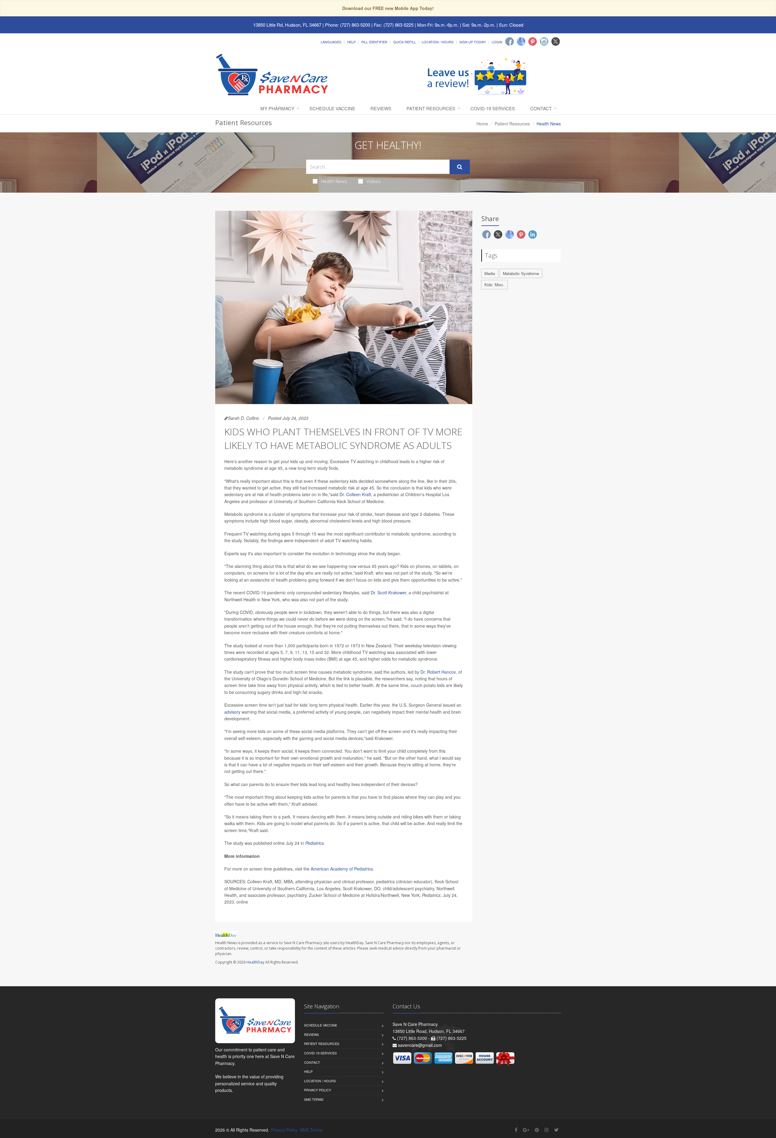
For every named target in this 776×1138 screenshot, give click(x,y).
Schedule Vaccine (332, 108)
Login (497, 41)
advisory (232, 712)
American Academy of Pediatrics (342, 869)
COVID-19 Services (492, 108)
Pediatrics (314, 843)
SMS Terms (313, 1099)
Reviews (380, 108)
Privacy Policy (317, 1089)
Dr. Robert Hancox (438, 672)
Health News (334, 181)
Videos (373, 181)
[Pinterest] (532, 41)
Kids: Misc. (494, 284)
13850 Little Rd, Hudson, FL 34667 (287, 25)
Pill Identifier (374, 41)
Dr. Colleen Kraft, (356, 494)
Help (351, 41)
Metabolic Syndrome (521, 273)
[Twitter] (555, 41)
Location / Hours (437, 41)
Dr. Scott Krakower (388, 592)
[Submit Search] (460, 167)
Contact (541, 108)
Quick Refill (404, 41)
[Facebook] (509, 41)
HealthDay (255, 962)
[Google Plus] (526, 1129)
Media (489, 273)
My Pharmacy (277, 108)
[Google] (521, 41)
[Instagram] (544, 41)
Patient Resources (430, 108)
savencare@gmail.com (420, 1045)
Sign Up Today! (472, 41)
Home (482, 124)
